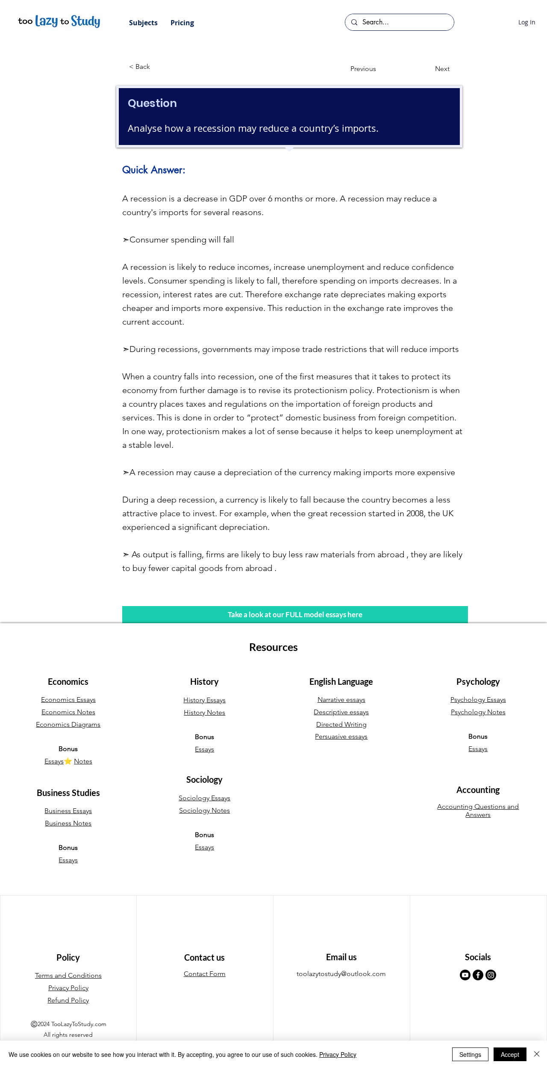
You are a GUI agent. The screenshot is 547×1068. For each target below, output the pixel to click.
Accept (510, 1054)
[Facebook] (478, 975)
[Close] (537, 1054)
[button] (143, 22)
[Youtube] (465, 975)
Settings (470, 1054)
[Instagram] (490, 975)
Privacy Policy (337, 1054)
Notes (83, 761)
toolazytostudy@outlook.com (341, 974)
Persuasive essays (341, 736)
